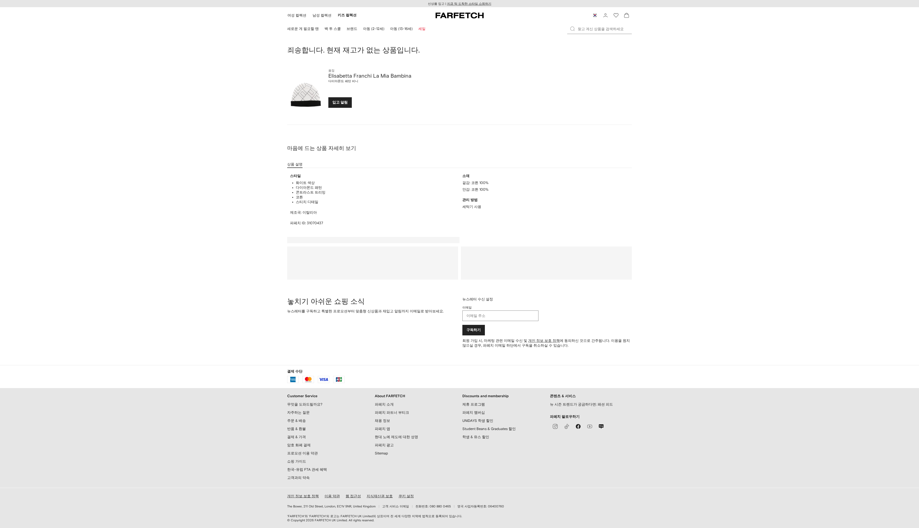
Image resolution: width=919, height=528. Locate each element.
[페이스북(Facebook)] (578, 426)
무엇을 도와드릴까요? (304, 404)
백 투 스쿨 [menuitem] (333, 28)
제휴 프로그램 (473, 404)
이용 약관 (332, 496)
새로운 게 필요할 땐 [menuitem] (303, 28)
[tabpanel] (459, 199)
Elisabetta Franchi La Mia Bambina (369, 75)
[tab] (295, 162)
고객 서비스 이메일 (395, 506)
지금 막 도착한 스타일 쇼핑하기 (469, 3)
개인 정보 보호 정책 (544, 340)
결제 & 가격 (296, 437)
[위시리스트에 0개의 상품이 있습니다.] (616, 15)
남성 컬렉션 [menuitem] (322, 15)
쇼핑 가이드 (296, 461)
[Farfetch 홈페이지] (460, 15)
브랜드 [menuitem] (352, 28)
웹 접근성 (353, 496)
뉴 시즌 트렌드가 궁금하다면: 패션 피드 (581, 404)
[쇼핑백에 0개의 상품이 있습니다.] (626, 15)
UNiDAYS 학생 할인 (477, 420)
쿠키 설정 (406, 496)
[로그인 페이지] (605, 15)
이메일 (467, 307)
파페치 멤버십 (473, 412)
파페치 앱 (382, 428)
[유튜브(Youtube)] (589, 426)
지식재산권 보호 (380, 496)
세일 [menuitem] (422, 28)
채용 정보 (382, 420)
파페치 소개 (384, 404)
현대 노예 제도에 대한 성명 (396, 437)
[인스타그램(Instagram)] (555, 426)
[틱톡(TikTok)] (566, 426)
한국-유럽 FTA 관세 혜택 (307, 469)
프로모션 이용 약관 (302, 453)
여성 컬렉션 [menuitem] (296, 15)
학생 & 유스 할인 (475, 437)
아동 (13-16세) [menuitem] (401, 28)
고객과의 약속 (298, 477)
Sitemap (381, 453)
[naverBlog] (601, 426)
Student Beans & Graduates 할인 (489, 428)
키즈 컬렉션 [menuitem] (347, 15)
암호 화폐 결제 (299, 445)
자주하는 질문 (298, 412)
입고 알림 (340, 102)
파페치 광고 (384, 445)
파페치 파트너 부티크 (392, 412)
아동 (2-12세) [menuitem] (373, 28)
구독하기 (473, 330)
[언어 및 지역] (595, 15)
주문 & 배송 (296, 420)
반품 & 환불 (296, 428)
